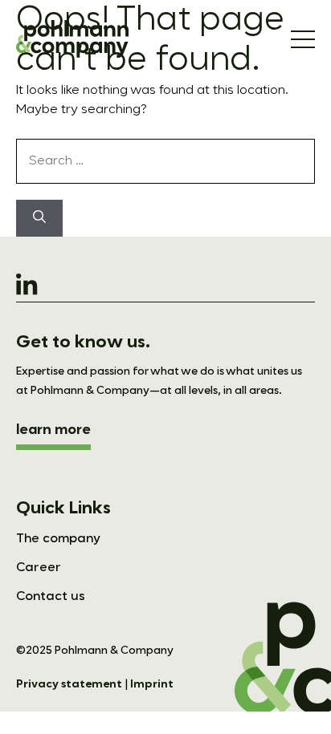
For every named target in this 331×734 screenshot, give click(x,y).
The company (58, 539)
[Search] (39, 218)
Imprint (152, 684)
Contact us (50, 596)
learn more (53, 430)
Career (38, 568)
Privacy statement (69, 684)
